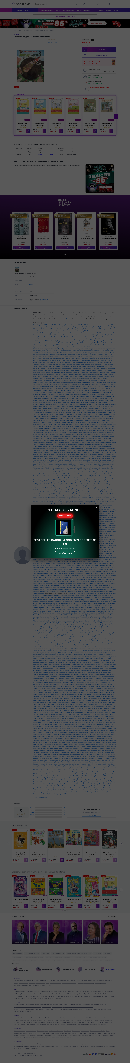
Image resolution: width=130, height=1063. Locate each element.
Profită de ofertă (65, 553)
